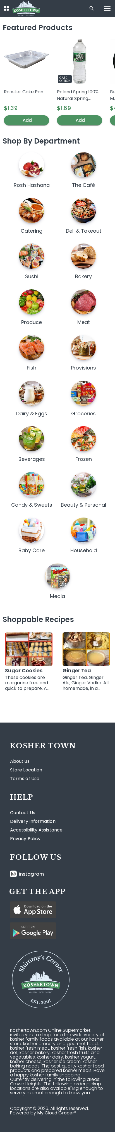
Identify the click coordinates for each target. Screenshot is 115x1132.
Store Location (26, 770)
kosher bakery (35, 1052)
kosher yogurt (80, 1057)
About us (20, 761)
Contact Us (22, 813)
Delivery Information (33, 821)
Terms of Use (24, 778)
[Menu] (107, 8)
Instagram (31, 874)
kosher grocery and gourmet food (60, 1043)
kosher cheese (26, 1061)
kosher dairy (50, 1057)
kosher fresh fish (68, 1048)
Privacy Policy (25, 839)
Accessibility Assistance (36, 830)
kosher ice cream (62, 1061)
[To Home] (26, 8)
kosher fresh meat (29, 1048)
